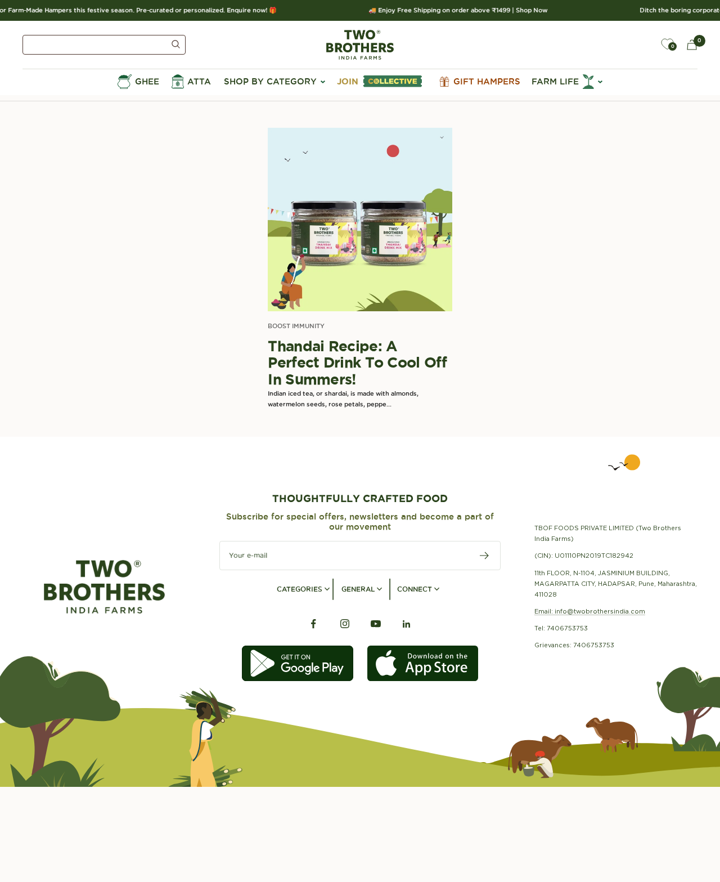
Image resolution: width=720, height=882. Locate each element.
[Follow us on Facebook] (313, 623)
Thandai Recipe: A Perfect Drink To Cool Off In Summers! (357, 362)
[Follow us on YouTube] (375, 623)
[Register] (484, 555)
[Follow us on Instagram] (344, 623)
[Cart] (692, 44)
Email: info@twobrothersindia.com (589, 611)
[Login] (641, 44)
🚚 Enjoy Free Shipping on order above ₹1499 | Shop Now (453, 10)
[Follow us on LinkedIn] (406, 623)
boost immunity (296, 326)
